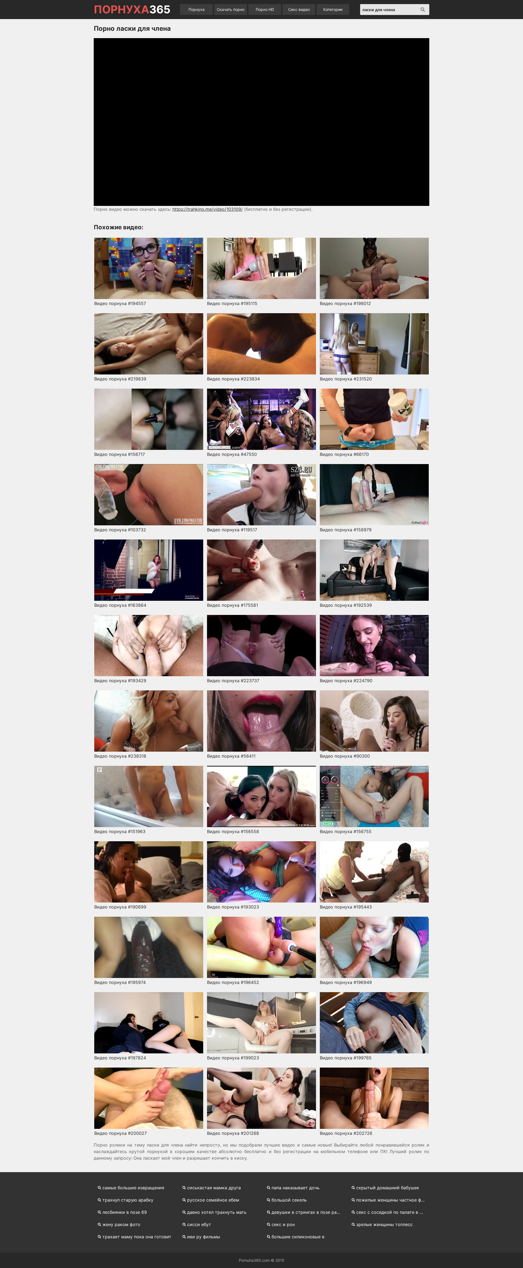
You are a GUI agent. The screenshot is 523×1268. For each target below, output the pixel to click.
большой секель (289, 1200)
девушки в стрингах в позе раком (308, 1212)
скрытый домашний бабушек (387, 1187)
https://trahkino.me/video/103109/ (207, 209)
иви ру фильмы (203, 1236)
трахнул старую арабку (127, 1200)
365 (132, 9)
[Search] (422, 9)
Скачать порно (230, 9)
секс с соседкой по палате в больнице (393, 1212)
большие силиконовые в (298, 1236)
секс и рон (283, 1224)
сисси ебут (199, 1224)
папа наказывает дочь (296, 1187)
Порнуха (196, 9)
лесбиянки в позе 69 (124, 1212)
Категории (332, 9)
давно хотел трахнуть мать (217, 1212)
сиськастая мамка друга (214, 1187)
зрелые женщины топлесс (384, 1224)
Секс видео (299, 9)
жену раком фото (121, 1224)
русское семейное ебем (213, 1200)
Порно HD (265, 9)
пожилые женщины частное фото (392, 1200)
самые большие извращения (133, 1187)
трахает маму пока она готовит (136, 1236)
